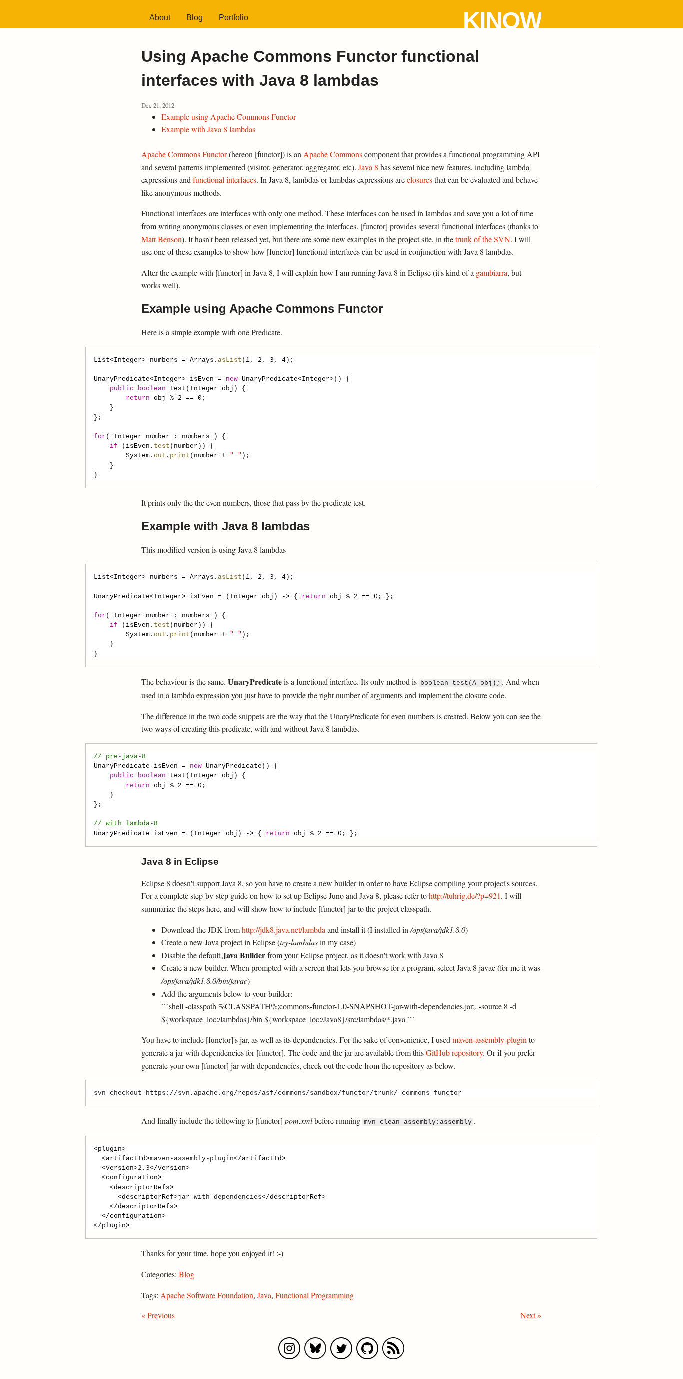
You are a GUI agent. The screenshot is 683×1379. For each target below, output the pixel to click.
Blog (194, 17)
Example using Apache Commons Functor (229, 116)
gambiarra (492, 272)
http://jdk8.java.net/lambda (284, 929)
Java (265, 1295)
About (160, 17)
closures (419, 179)
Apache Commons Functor (184, 154)
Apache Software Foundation (207, 1295)
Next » (531, 1315)
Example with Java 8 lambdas (209, 129)
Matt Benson (162, 239)
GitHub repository (454, 1052)
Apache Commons (333, 154)
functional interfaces (224, 179)
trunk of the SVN (483, 239)
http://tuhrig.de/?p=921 (465, 895)
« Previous (158, 1315)
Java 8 (368, 167)
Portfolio (233, 17)
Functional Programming (315, 1295)
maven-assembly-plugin (489, 1039)
